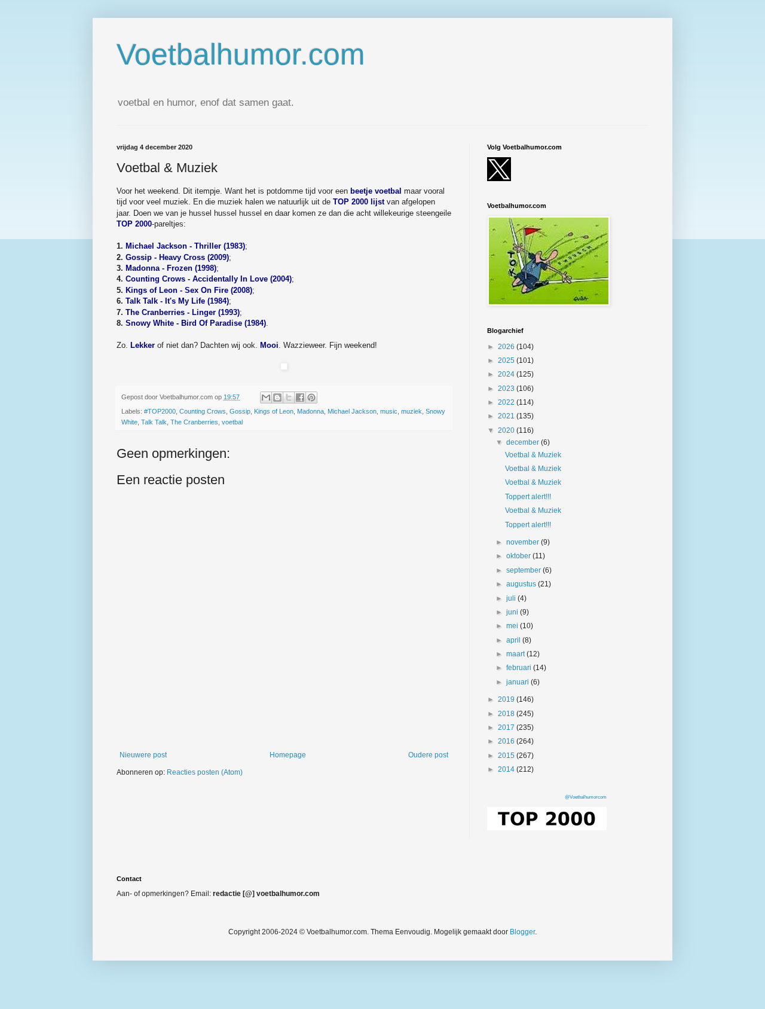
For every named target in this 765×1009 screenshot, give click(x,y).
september (524, 570)
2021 (507, 416)
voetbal (232, 422)
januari (518, 682)
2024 (507, 374)
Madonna (310, 411)
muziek (411, 411)
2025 (507, 360)
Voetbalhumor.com (241, 54)
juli (512, 598)
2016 (507, 741)
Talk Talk (154, 422)
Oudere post (428, 755)
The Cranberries (194, 422)
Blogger (522, 932)
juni (513, 612)
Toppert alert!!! (528, 497)
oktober (519, 556)
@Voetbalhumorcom (586, 797)
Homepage (288, 755)
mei (513, 626)
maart (516, 654)
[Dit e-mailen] (266, 397)
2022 (507, 402)
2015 (507, 755)
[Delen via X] (289, 397)
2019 (507, 699)
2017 (507, 727)
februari (519, 668)
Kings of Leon (273, 411)
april (514, 640)
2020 (507, 430)
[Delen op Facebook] (300, 397)
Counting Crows (202, 411)
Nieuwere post (143, 755)
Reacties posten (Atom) (205, 772)
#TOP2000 (160, 411)
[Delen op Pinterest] (311, 397)
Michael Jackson (352, 411)
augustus (522, 584)
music (388, 411)
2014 (507, 769)
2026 (507, 347)
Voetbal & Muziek (533, 455)
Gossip (240, 411)
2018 (507, 714)
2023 (507, 388)
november (523, 542)
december (523, 442)
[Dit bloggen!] (277, 397)
